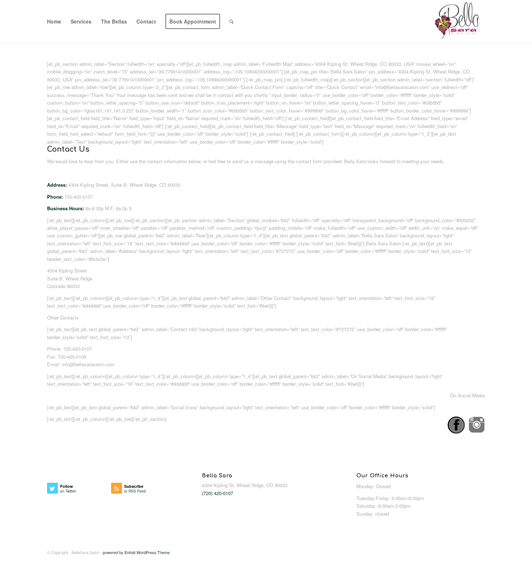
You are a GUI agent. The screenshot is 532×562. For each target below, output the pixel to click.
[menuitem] (54, 21)
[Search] (231, 21)
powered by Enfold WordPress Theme (136, 552)
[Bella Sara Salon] (458, 21)
